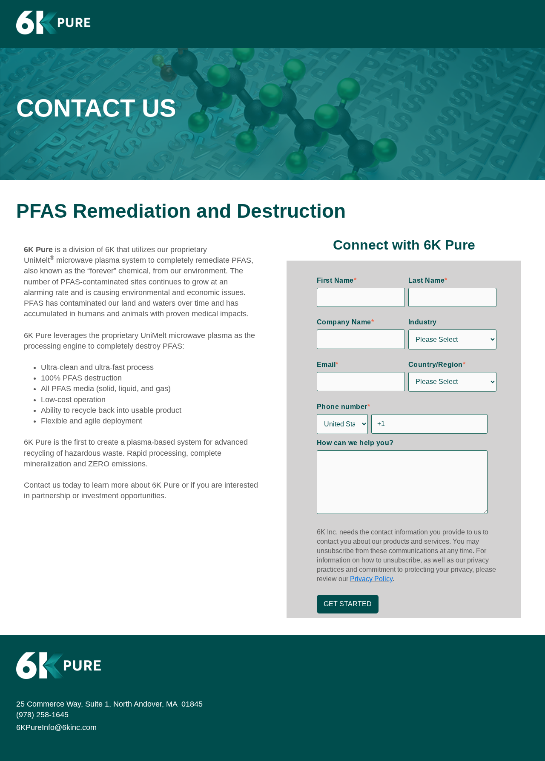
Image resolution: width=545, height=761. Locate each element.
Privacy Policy (371, 578)
